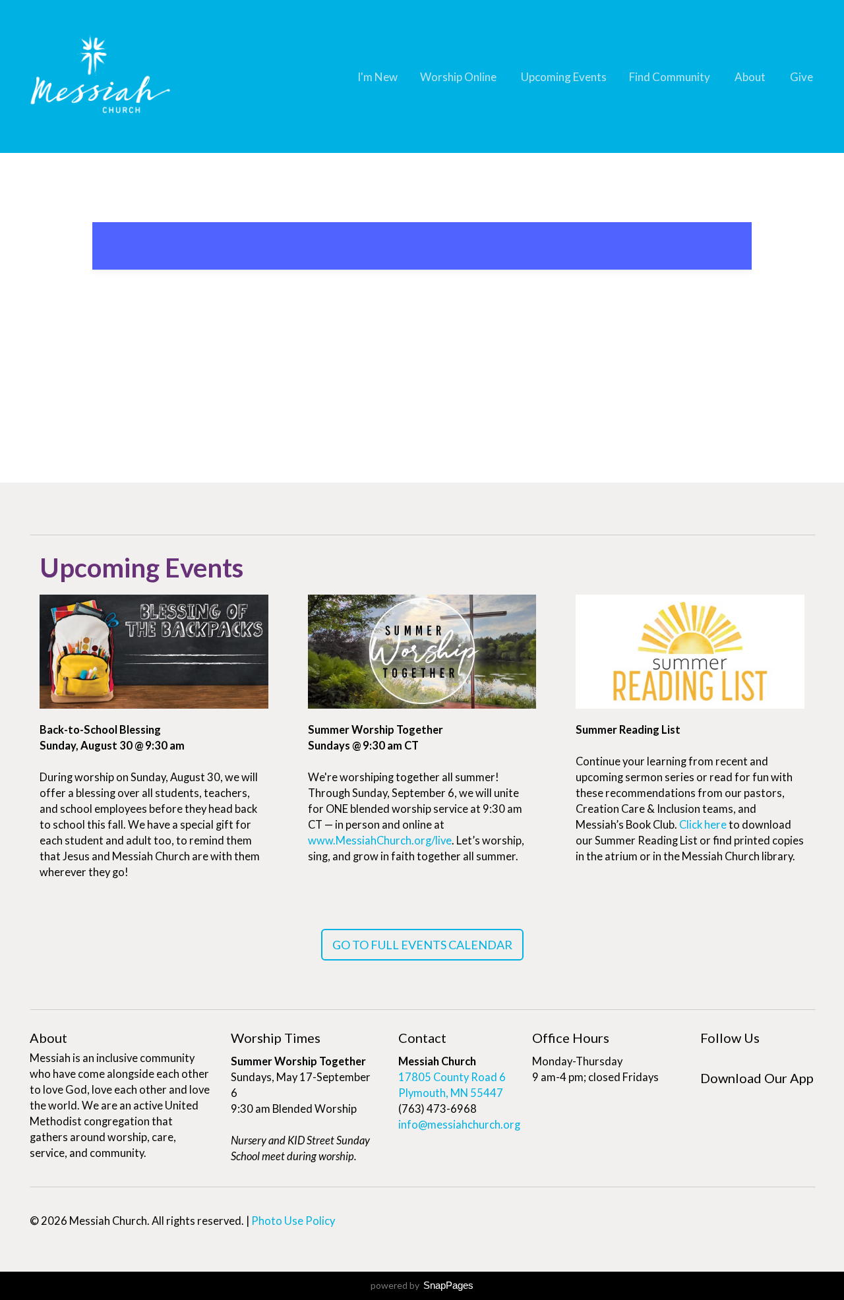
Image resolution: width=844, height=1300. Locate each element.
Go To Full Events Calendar (422, 944)
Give (801, 77)
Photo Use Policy (293, 1220)
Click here (703, 824)
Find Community (670, 77)
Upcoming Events (564, 77)
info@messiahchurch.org (459, 1124)
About (751, 77)
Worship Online (459, 77)
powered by (422, 1285)
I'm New (377, 77)
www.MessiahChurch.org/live (380, 840)
